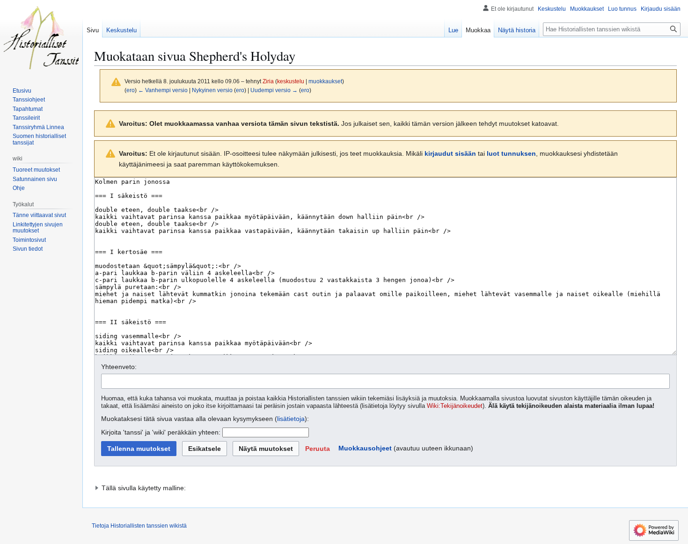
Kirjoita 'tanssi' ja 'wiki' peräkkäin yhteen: (160, 432)
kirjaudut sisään (450, 153)
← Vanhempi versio (163, 90)
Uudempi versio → (274, 90)
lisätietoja (291, 418)
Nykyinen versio (212, 90)
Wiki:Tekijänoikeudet (455, 406)
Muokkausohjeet (365, 448)
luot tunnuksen (511, 153)
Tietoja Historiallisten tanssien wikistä (139, 525)
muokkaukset (325, 81)
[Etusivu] (41, 37)
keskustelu (290, 81)
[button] (317, 448)
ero (130, 90)
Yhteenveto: (119, 366)
